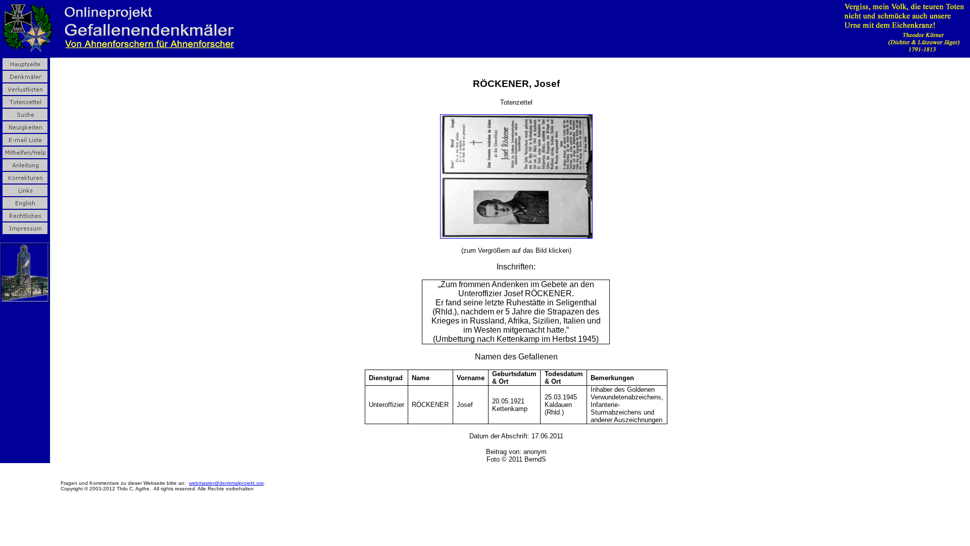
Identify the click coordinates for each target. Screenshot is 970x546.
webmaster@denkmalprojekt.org (226, 483)
